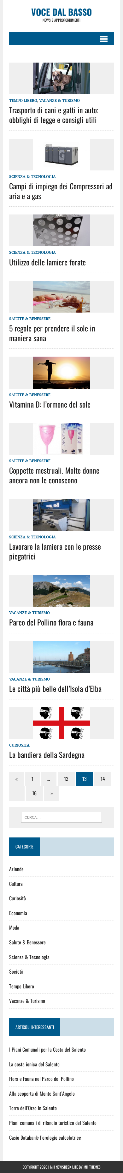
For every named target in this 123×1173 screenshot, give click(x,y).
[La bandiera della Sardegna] (61, 734)
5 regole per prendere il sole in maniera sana (52, 332)
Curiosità (19, 745)
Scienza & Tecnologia (32, 176)
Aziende (16, 869)
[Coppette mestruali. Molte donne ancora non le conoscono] (61, 450)
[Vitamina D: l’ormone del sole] (61, 384)
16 (34, 793)
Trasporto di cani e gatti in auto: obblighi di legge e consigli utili (53, 114)
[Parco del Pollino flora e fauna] (61, 602)
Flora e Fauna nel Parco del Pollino (41, 1078)
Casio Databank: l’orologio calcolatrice (45, 1137)
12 (66, 778)
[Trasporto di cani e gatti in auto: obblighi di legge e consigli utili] (61, 89)
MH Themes (92, 1167)
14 (103, 778)
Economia (18, 913)
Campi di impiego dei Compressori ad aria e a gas (61, 190)
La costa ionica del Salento (34, 1064)
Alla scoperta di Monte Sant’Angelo (42, 1093)
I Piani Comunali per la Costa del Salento (47, 1049)
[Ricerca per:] (61, 816)
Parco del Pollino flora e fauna (51, 622)
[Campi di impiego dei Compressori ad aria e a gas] (61, 166)
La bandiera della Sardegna (47, 754)
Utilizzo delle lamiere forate (47, 262)
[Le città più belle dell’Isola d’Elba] (61, 668)
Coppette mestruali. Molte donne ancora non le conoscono (54, 475)
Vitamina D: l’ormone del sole (50, 404)
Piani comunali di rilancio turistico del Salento (53, 1122)
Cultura (16, 883)
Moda (14, 927)
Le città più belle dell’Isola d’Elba (55, 688)
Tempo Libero (23, 100)
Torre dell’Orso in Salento (33, 1108)
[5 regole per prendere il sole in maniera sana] (61, 308)
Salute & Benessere (29, 318)
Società (16, 971)
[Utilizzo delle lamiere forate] (61, 242)
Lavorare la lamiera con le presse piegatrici (55, 551)
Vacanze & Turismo (59, 100)
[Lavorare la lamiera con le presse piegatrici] (61, 526)
